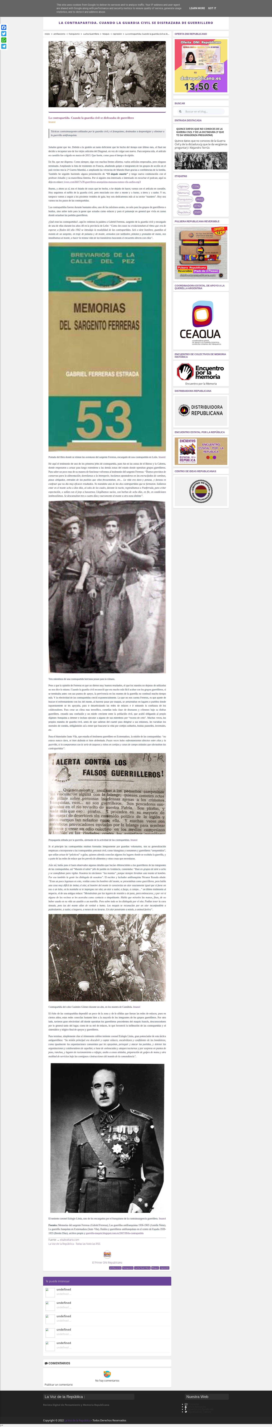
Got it (212, 8)
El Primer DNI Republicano (107, 1262)
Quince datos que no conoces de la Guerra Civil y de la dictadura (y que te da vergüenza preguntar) (200, 132)
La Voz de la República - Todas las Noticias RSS (74, 1244)
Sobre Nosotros (196, 1406)
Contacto (193, 1404)
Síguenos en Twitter (199, 1411)
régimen (183, 186)
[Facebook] (4, 27)
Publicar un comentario (59, 1384)
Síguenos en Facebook (200, 1409)
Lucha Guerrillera (142, 1268)
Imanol (162, 457)
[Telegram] (4, 46)
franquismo (128, 1268)
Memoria (183, 193)
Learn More (197, 8)
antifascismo (115, 1268)
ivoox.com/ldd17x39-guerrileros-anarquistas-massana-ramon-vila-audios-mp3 (102, 182)
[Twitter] (4, 34)
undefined (64, 1289)
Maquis (155, 1268)
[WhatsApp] (4, 40)
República (184, 212)
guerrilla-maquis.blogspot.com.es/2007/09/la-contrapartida (115, 1233)
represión (164, 1268)
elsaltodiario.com (69, 1239)
